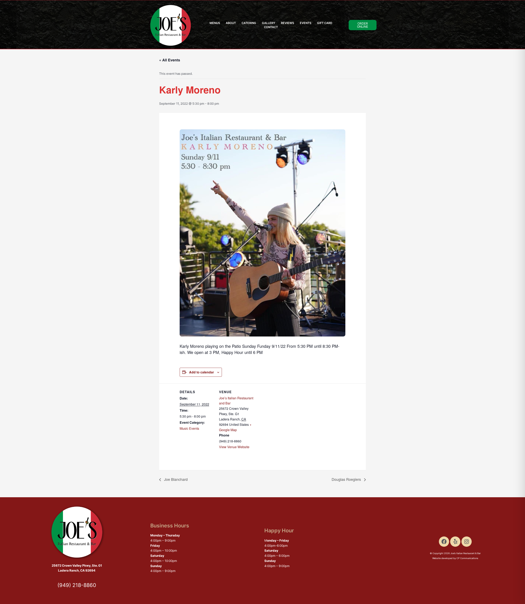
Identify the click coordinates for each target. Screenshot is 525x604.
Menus (215, 23)
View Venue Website (234, 446)
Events (305, 23)
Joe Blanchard (175, 479)
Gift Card (324, 23)
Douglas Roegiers (347, 479)
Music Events (189, 428)
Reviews (287, 23)
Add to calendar (201, 372)
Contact (271, 27)
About (231, 23)
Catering (249, 23)
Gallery (268, 23)
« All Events (169, 60)
